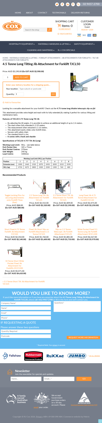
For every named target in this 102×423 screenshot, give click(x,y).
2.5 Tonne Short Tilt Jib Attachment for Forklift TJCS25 (63, 197)
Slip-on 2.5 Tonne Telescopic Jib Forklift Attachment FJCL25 (63, 231)
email (36, 407)
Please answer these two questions (20, 327)
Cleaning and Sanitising (40, 50)
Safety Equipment (83, 44)
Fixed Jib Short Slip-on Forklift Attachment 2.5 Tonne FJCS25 (39, 231)
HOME (18, 13)
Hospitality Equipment (21, 44)
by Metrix (85, 417)
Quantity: (10, 94)
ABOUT (29, 13)
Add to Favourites (13, 102)
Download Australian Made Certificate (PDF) (84, 405)
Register (84, 29)
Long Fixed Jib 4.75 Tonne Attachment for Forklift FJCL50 (87, 197)
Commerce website (72, 417)
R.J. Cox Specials (66, 50)
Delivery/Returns (80, 13)
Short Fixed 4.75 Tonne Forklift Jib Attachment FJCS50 (15, 231)
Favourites (66, 34)
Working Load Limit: (11, 145)
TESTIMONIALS (59, 13)
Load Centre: (8, 154)
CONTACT (42, 13)
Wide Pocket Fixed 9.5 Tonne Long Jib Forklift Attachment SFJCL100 (87, 231)
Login (91, 29)
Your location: (12, 89)
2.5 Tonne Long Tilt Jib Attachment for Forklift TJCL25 (39, 197)
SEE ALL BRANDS (94, 356)
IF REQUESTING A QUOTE (18, 322)
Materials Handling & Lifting (53, 44)
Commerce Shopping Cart (100, 421)
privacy (55, 345)
